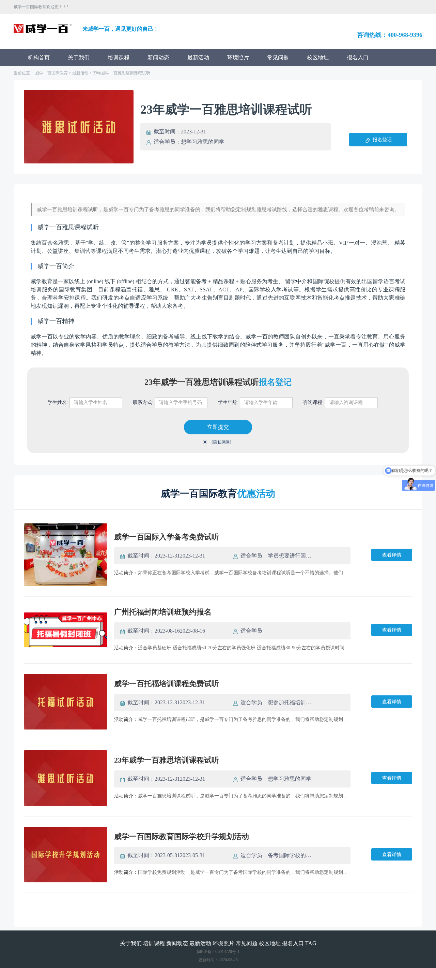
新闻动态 (158, 57)
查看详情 (391, 555)
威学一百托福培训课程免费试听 (166, 683)
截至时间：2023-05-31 (153, 855)
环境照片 (238, 57)
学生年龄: (228, 402)
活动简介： (126, 572)
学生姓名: (58, 402)
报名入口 (358, 57)
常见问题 (278, 57)
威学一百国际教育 (51, 73)
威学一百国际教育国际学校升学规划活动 (181, 836)
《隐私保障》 (221, 442)
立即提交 (218, 427)
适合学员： (167, 142)
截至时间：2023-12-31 (153, 556)
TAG (310, 943)
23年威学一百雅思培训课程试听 (121, 73)
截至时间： (167, 131)
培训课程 (118, 57)
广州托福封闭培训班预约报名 (163, 612)
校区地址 (318, 57)
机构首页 (39, 57)
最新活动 (198, 57)
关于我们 (79, 57)
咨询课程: (313, 402)
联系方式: (143, 402)
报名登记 (382, 139)
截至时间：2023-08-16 (153, 631)
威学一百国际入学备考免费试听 (166, 537)
